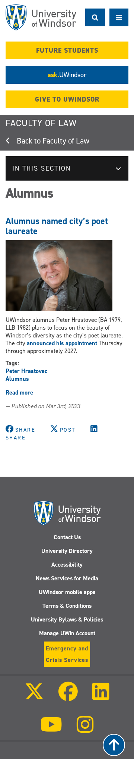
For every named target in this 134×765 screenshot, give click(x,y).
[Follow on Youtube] (51, 729)
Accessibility (67, 564)
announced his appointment (63, 343)
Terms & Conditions (67, 606)
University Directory (67, 551)
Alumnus (17, 379)
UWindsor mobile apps (67, 592)
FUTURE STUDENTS (67, 50)
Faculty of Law (41, 123)
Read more (19, 392)
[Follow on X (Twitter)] (33, 696)
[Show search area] (95, 17)
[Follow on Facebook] (68, 696)
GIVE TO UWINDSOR (67, 99)
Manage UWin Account (67, 633)
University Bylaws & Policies (67, 619)
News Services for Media (67, 578)
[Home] (41, 17)
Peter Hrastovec (26, 371)
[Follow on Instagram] (85, 729)
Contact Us (67, 537)
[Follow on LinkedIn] (101, 696)
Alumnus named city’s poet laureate (57, 226)
